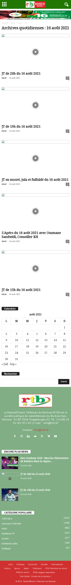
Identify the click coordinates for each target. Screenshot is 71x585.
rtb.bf (4, 78)
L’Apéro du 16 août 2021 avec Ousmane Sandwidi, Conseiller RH (31, 235)
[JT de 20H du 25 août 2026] (10, 479)
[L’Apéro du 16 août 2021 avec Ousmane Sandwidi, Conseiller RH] (35, 211)
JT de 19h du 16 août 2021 (21, 126)
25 (27, 352)
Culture (7, 568)
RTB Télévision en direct (56, 568)
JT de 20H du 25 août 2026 (35, 474)
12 (37, 340)
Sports (17, 568)
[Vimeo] (49, 436)
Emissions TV (8, 533)
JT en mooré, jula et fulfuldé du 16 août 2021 (35, 180)
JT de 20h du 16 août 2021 (21, 73)
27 (45, 352)
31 (16, 359)
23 (6, 352)
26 (37, 352)
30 (6, 359)
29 (64, 352)
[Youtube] (56, 436)
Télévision (7, 518)
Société (5, 538)
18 (27, 346)
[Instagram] (22, 436)
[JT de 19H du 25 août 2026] (10, 494)
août (20, 23)
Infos (4, 528)
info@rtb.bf (41, 430)
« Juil (5, 364)
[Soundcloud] (36, 436)
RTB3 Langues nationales (44, 572)
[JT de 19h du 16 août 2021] (35, 105)
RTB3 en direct (22, 572)
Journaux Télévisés (11, 523)
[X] (42, 436)
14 (55, 340)
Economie (32, 564)
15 (64, 340)
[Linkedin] (29, 436)
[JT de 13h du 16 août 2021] (35, 268)
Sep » (13, 364)
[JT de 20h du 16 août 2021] (35, 52)
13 (45, 340)
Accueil (5, 23)
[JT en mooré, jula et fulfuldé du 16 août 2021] (35, 158)
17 (16, 346)
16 (6, 346)
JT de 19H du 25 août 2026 (35, 490)
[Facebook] (15, 436)
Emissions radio (10, 543)
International (57, 564)
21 (55, 346)
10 (16, 340)
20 (45, 346)
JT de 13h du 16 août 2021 (21, 290)
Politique (6, 548)
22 (64, 346)
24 (16, 352)
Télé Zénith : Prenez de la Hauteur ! (35, 576)
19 (37, 346)
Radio (26, 568)
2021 (13, 23)
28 (55, 352)
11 (27, 340)
